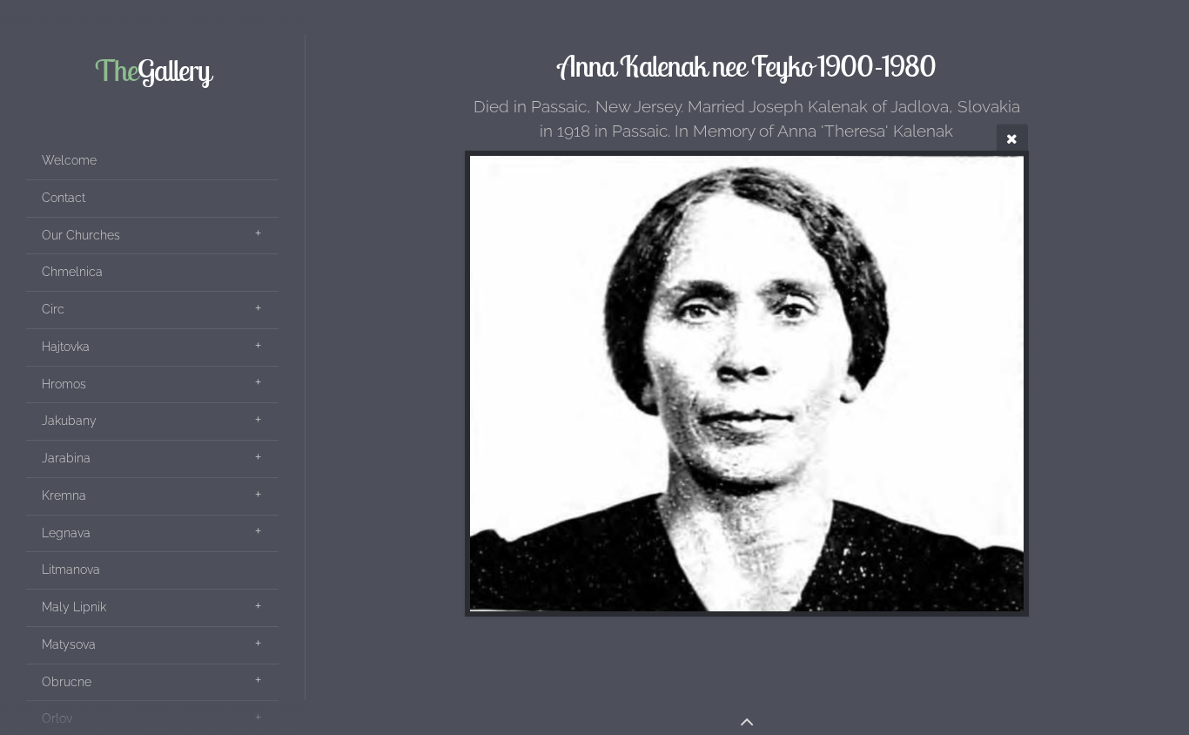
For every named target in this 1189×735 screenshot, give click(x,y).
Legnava (66, 533)
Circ (53, 309)
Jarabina (66, 458)
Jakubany (69, 421)
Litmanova (71, 570)
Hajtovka (66, 347)
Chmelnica (72, 272)
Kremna (64, 495)
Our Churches (81, 235)
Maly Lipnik (74, 607)
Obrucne (66, 682)
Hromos (64, 384)
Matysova (69, 644)
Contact (63, 198)
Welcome (69, 160)
